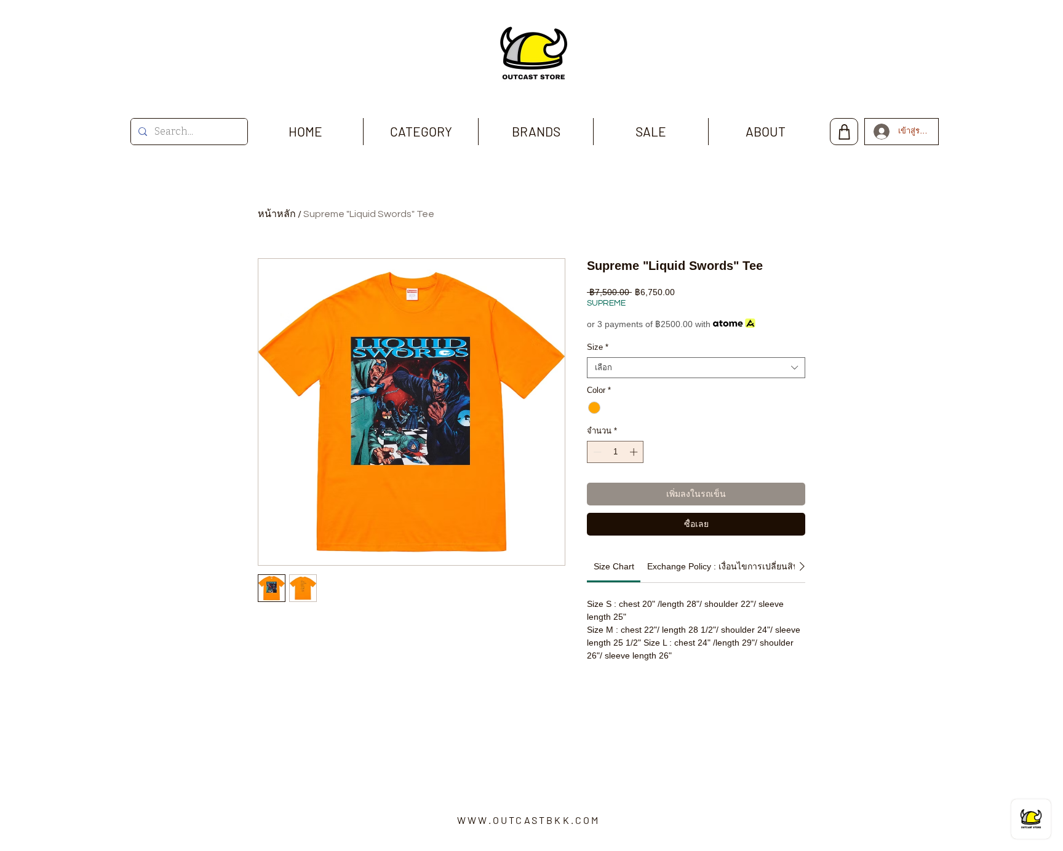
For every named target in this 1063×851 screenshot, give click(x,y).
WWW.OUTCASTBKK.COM (528, 820)
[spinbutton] (615, 451)
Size (597, 347)
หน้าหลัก (277, 214)
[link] (614, 566)
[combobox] (696, 367)
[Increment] (634, 451)
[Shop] (844, 131)
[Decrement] (596, 451)
